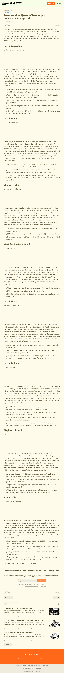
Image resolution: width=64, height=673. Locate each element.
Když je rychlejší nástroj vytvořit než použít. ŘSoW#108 (23, 620)
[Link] (1, 46)
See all (7, 644)
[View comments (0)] (18, 616)
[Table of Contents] (2, 336)
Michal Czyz (24, 563)
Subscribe (51, 3)
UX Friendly (8, 41)
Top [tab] (5, 604)
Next (55, 598)
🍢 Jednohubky (8, 10)
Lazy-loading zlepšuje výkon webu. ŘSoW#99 (20, 632)
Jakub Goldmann (21, 614)
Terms (39, 665)
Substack (26, 671)
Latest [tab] (9, 604)
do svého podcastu (17, 29)
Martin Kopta (11, 614)
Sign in (59, 3)
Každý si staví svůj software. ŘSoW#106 (18, 608)
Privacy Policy (44, 586)
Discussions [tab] (15, 604)
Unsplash (32, 563)
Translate (7, 12)
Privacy (35, 665)
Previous (9, 598)
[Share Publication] (44, 3)
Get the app (38, 668)
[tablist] (11, 604)
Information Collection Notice (31, 586)
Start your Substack (28, 668)
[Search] (41, 3)
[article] (32, 612)
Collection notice (44, 665)
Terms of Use (40, 584)
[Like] (5, 25)
